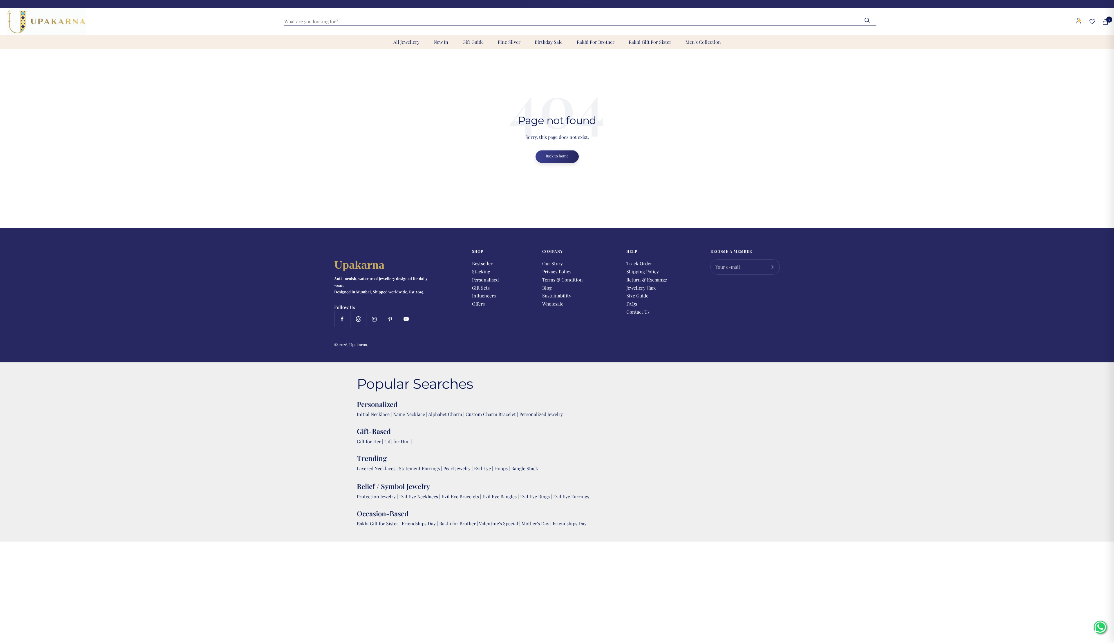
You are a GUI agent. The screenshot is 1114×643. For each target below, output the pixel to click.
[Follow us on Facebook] (342, 319)
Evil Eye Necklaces (418, 496)
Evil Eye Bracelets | (462, 496)
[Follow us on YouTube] (406, 319)
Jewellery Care (641, 288)
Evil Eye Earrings (571, 496)
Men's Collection (703, 42)
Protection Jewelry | (378, 496)
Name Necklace (408, 414)
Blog (546, 288)
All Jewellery (406, 42)
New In (441, 42)
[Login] (1078, 21)
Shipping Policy (642, 271)
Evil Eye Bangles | (501, 496)
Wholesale (552, 304)
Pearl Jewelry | (458, 468)
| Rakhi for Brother (457, 523)
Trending (372, 458)
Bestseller (482, 263)
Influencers (484, 296)
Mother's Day (536, 523)
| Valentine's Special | (499, 523)
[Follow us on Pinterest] (390, 319)
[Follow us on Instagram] (374, 319)
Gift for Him (397, 441)
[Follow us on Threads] (358, 319)
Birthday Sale (549, 42)
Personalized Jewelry (541, 414)
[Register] (771, 267)
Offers (478, 304)
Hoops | (502, 468)
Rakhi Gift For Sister (650, 42)
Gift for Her (369, 441)
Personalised (485, 280)
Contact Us (638, 312)
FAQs (631, 304)
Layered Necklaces (376, 468)
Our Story (552, 263)
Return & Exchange (646, 280)
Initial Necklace (373, 414)
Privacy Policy (557, 271)
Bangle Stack (524, 468)
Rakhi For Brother (595, 42)
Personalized (377, 404)
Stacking (481, 271)
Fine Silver (509, 42)
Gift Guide (473, 42)
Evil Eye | (484, 468)
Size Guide (637, 296)
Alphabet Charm (445, 414)
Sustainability (556, 296)
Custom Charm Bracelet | (492, 414)
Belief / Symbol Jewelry (393, 486)
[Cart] (1105, 22)
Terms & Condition (562, 280)
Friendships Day (419, 523)
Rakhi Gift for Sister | (379, 523)
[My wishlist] (1092, 21)
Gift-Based (374, 431)
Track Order (639, 263)
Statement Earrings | (421, 468)
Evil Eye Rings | (536, 496)
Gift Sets (481, 288)
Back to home (557, 155)
